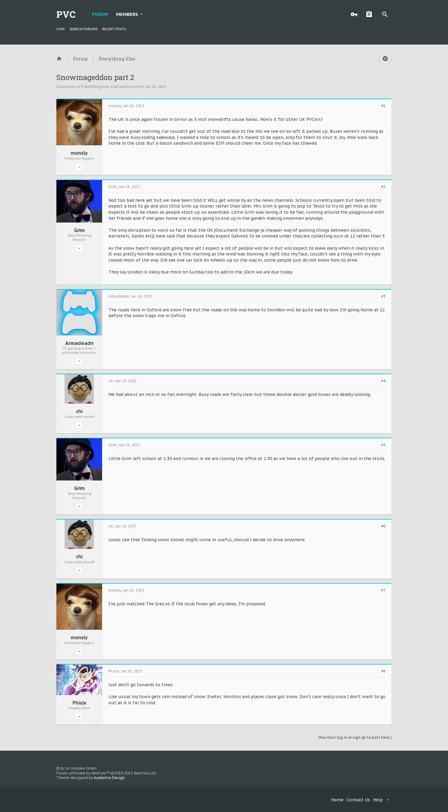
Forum (100, 14)
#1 (383, 106)
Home (337, 800)
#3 (383, 296)
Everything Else (95, 86)
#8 (383, 671)
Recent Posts (114, 29)
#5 (383, 445)
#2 (383, 187)
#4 (383, 381)
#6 (383, 526)
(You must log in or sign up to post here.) (355, 737)
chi (79, 411)
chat (60, 29)
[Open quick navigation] (385, 58)
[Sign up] (370, 14)
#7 (383, 590)
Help (378, 800)
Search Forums (83, 29)
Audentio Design (109, 777)
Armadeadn (79, 343)
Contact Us (358, 800)
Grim (79, 230)
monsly (136, 86)
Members (127, 14)
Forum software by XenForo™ (106, 773)
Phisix (79, 703)
